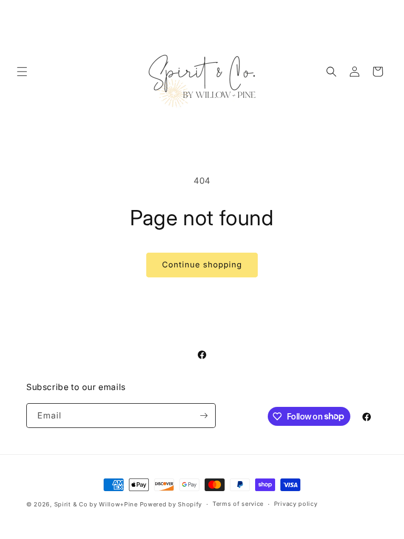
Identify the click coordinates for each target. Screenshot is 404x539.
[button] (22, 71)
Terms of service (238, 503)
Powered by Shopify (171, 504)
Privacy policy (296, 503)
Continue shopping (202, 264)
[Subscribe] (203, 415)
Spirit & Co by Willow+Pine (96, 504)
